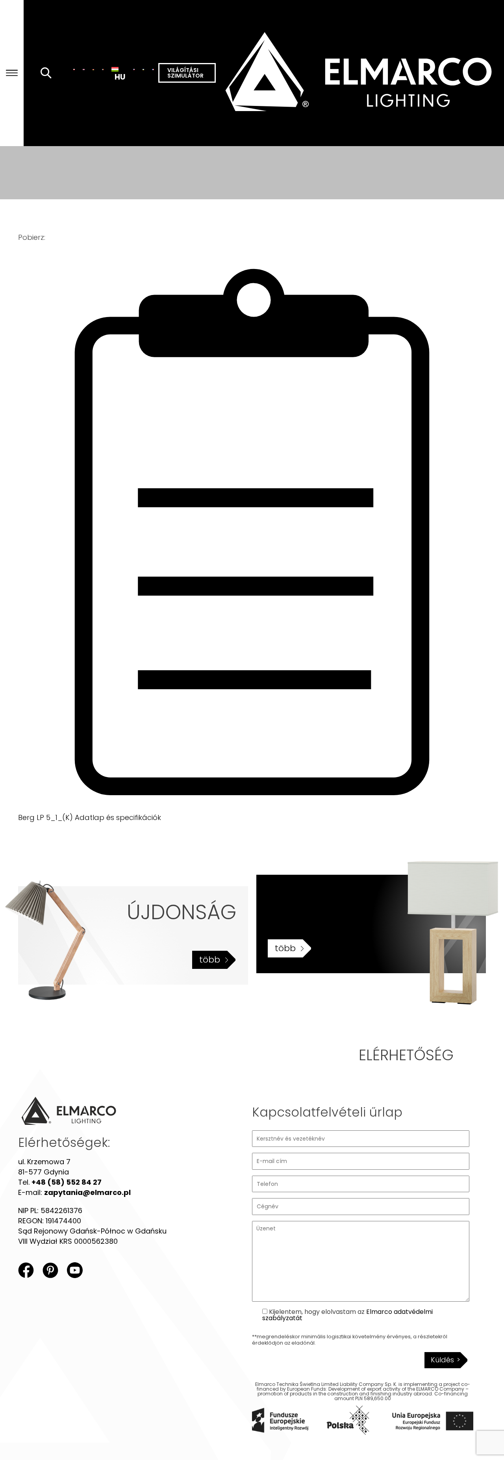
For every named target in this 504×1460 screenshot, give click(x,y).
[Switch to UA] (143, 69)
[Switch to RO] (102, 69)
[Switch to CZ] (134, 69)
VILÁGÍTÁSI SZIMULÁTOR (185, 73)
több (209, 960)
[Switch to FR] (153, 69)
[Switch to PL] (74, 69)
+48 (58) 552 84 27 (67, 1182)
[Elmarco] (360, 73)
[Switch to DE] (93, 69)
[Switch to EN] (83, 69)
